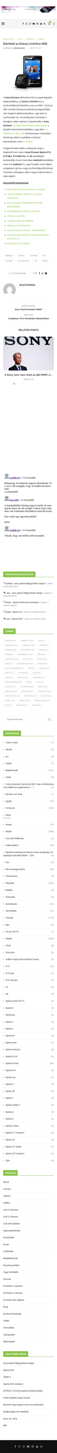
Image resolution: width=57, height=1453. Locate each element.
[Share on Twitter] (42, 273)
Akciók (30, 749)
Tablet (6, 1320)
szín (31, 668)
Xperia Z (10, 700)
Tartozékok (30, 910)
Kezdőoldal (8, 1237)
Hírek (8, 815)
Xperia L (30, 1028)
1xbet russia (30, 742)
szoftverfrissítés (14, 668)
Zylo (8, 705)
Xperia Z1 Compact (30, 1132)
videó (37, 673)
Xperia (45, 261)
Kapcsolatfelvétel (11, 1230)
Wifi (5, 1425)
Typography (9, 1334)
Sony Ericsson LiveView (18, 243)
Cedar (30, 777)
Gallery (6, 1203)
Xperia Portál (12, 696)
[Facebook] (23, 23)
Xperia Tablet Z (30, 1105)
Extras (21, 256)
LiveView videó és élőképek (20, 221)
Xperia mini (30, 1042)
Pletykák (30, 883)
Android (9, 256)
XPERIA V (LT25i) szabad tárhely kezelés (23, 1391)
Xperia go (30, 1015)
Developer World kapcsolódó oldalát (29, 125)
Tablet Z (7, 1377)
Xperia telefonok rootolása (26, 602)
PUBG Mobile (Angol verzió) (16, 1398)
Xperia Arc (11, 691)
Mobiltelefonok (10, 1258)
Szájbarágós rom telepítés (16, 1411)
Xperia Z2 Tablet (30, 1146)
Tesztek (23, 673)
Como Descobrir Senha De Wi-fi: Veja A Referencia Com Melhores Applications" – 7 (28, 786)
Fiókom (6, 1196)
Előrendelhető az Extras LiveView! (23, 211)
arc (30, 756)
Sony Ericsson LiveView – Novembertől (26, 230)
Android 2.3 (27, 640)
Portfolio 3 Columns (13, 1293)
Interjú (30, 824)
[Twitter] (26, 23)
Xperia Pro (30, 696)
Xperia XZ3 (17, 619)
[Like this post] (36, 273)
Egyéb (30, 801)
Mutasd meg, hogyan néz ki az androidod (23, 1404)
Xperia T (30, 1098)
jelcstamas (19, 48)
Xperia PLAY (30, 1056)
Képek (41, 654)
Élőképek (21, 705)
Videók (30, 938)
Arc (41, 640)
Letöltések (8, 1251)
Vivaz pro (22, 677)
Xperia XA (17, 612)
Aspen (30, 763)
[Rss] (44, 23)
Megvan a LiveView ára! (18, 225)
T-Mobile (44, 668)
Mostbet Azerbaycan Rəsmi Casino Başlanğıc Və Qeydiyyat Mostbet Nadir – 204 (28, 854)
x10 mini (9, 261)
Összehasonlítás (11, 1265)
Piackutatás (30, 876)
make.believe (30, 845)
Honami (43, 650)
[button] (6, 360)
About (6, 1182)
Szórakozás (30, 904)
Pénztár (7, 1279)
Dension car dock (30, 794)
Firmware (10, 650)
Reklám (42, 659)
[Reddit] (41, 23)
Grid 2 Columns (10, 1210)
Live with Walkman (30, 838)
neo (30, 862)
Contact (7, 1189)
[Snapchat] (37, 23)
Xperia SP (46, 696)
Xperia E (30, 1008)
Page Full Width (10, 1272)
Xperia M (30, 1035)
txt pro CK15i (30, 931)
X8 (36, 261)
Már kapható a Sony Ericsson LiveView (26, 189)
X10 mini (30, 973)
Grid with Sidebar (11, 1223)
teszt (9, 673)
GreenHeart (27, 650)
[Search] (53, 23)
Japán (9, 654)
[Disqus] (28, 430)
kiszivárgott (25, 654)
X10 (44, 256)
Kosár (6, 1244)
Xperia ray (30, 1077)
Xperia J (30, 1022)
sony (8, 664)
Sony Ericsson (25, 664)
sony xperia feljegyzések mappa (29, 583)
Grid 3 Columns (10, 1216)
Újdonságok (9, 1341)
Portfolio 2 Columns (13, 1286)
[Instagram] (30, 23)
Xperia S (30, 1084)
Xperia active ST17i (30, 1001)
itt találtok (27, 141)
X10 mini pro (23, 261)
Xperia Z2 (30, 1139)
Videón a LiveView (16, 216)
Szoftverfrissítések (12, 1314)
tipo (30, 924)
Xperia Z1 (24, 700)
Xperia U (30, 1112)
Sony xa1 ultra (10, 1418)
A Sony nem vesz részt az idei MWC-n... (28, 374)
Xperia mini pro (30, 1049)
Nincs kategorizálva (30, 869)
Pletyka (28, 659)
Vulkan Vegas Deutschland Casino (30, 959)
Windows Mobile (13, 682)
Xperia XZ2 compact (13, 1384)
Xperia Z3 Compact (30, 1153)
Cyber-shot (28, 645)
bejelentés (11, 645)
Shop (5, 1307)
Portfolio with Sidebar (13, 1300)
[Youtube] (34, 23)
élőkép (36, 705)
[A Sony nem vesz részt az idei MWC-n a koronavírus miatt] (28, 353)
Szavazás (30, 897)
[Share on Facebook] (39, 273)
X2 (30, 987)
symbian (43, 664)
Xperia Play (44, 691)
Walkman (39, 677)
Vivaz (9, 677)
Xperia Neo (28, 691)
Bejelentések (30, 770)
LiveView (34, 256)
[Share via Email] (46, 273)
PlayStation (11, 659)
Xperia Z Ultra (42, 700)
